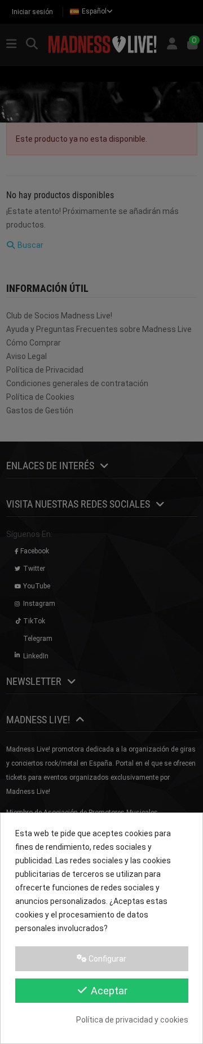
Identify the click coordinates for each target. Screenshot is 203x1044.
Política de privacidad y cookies (132, 1019)
